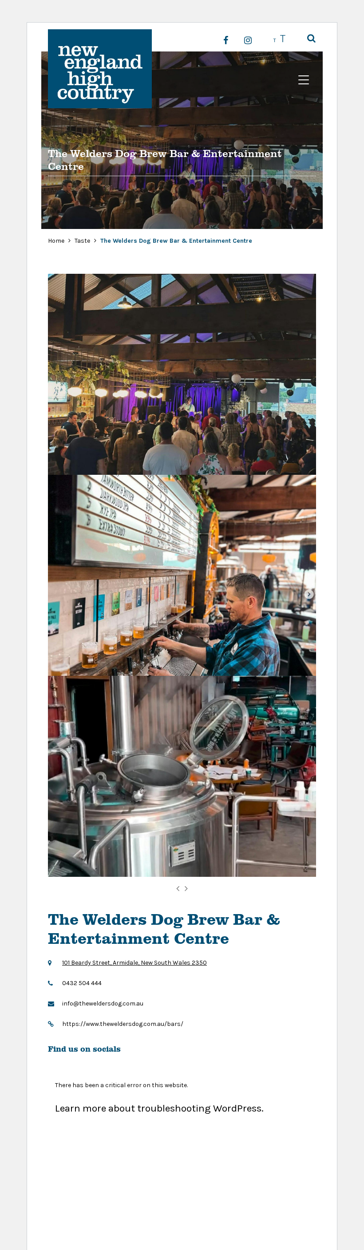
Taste (83, 240)
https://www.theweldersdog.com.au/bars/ (122, 1024)
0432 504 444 (82, 983)
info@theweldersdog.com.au (102, 1003)
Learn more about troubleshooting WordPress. (159, 1108)
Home (56, 240)
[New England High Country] (100, 68)
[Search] (311, 39)
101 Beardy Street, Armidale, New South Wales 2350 (134, 962)
